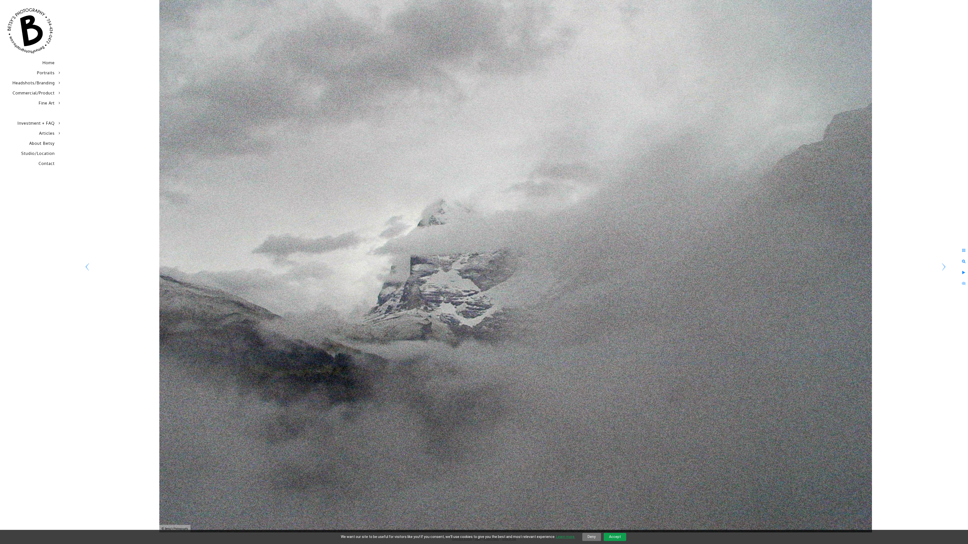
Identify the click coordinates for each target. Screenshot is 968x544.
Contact (47, 163)
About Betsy (42, 143)
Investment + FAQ (36, 123)
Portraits (46, 72)
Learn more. (565, 537)
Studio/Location (38, 153)
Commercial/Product (34, 92)
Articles (47, 133)
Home (48, 62)
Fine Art (47, 103)
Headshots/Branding (33, 82)
